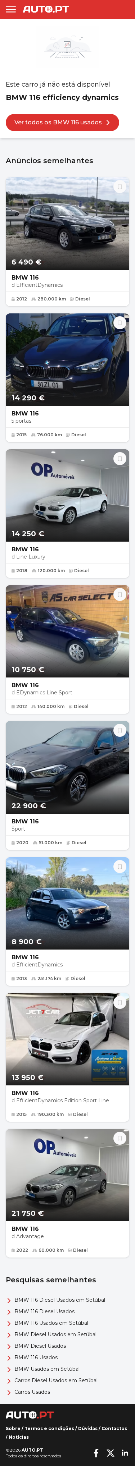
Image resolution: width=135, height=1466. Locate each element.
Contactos (114, 1428)
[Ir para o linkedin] (125, 1453)
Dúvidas (88, 1428)
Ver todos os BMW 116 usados (58, 122)
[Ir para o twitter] (110, 1453)
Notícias (19, 1437)
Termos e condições (49, 1428)
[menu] (11, 9)
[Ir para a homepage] (46, 9)
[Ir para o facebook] (96, 1453)
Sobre (13, 1428)
